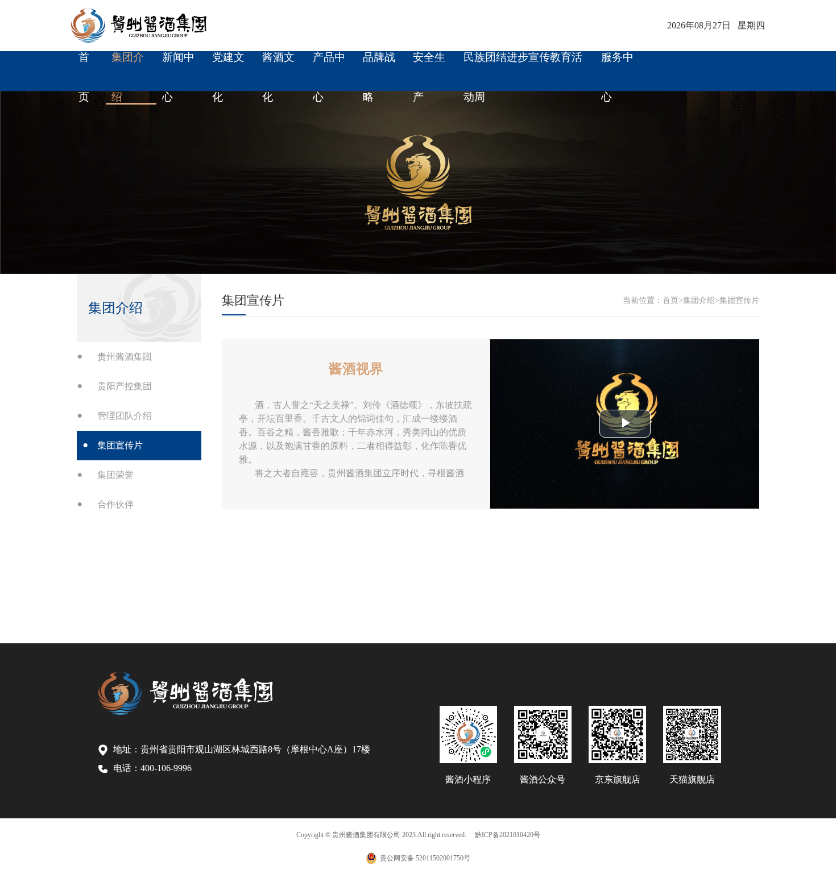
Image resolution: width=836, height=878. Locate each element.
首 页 (83, 64)
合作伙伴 (115, 504)
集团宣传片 (120, 445)
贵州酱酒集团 (124, 356)
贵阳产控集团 (124, 386)
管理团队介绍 (124, 416)
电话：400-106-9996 (152, 768)
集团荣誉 (115, 475)
